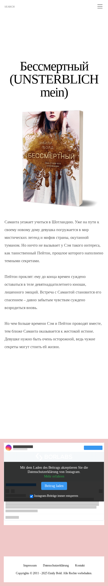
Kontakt (80, 565)
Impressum (30, 565)
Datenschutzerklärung (56, 565)
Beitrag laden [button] (54, 486)
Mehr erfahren (54, 476)
